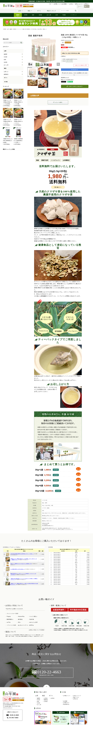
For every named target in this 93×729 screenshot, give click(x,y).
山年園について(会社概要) (60, 4)
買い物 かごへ (78, 469)
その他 (5, 81)
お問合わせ (75, 698)
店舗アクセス (76, 697)
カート (87, 6)
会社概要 (65, 701)
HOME (4, 29)
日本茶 (25, 14)
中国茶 (64, 14)
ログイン (81, 6)
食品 (29, 10)
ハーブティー (73, 14)
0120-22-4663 (14, 715)
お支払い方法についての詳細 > (37, 629)
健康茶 (17, 14)
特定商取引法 (66, 704)
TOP (50, 4)
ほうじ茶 (49, 14)
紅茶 (57, 14)
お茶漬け (46, 701)
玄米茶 (40, 14)
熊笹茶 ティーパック (17, 29)
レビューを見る (68, 42)
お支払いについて (77, 695)
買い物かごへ (58, 187)
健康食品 (46, 699)
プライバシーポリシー (7, 707)
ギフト (39, 10)
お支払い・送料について (75, 4)
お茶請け (46, 698)
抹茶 (33, 14)
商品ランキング (51, 10)
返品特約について (65, 77)
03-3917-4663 (8, 706)
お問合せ (86, 4)
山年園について (66, 695)
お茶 (19, 10)
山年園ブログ (66, 702)
